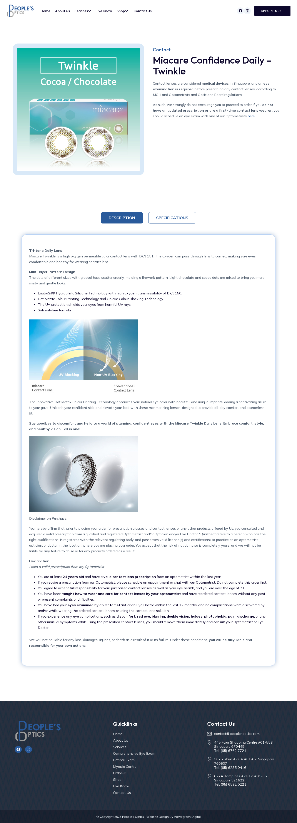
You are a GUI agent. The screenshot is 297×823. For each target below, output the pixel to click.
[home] (20, 10)
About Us (62, 11)
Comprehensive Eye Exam (134, 753)
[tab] (122, 217)
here (251, 116)
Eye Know (104, 11)
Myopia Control (125, 766)
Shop (117, 779)
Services (120, 747)
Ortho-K (119, 773)
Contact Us (142, 11)
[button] (83, 11)
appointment (272, 11)
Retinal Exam (124, 760)
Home (45, 11)
